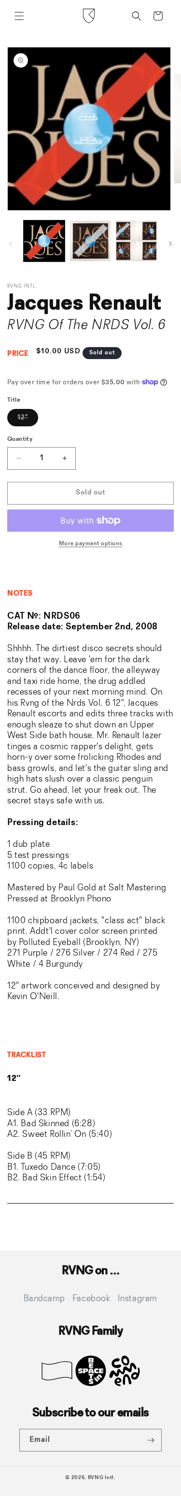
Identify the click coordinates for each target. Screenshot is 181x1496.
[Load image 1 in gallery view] (44, 240)
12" (27, 420)
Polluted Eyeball (50, 942)
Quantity (19, 439)
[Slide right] (170, 243)
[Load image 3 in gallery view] (136, 240)
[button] (19, 16)
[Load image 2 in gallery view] (90, 240)
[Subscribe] (150, 1440)
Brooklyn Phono (81, 899)
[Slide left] (10, 243)
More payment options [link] (91, 544)
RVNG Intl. (102, 1478)
